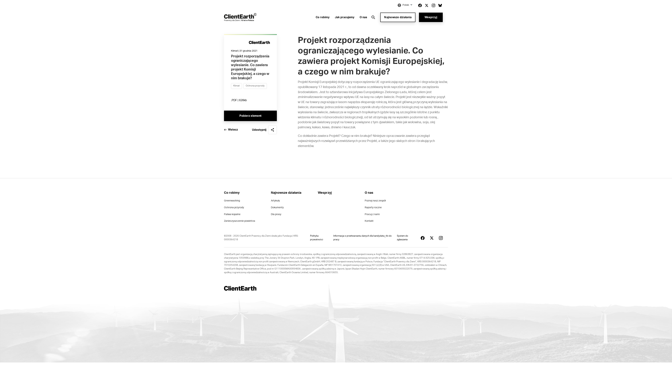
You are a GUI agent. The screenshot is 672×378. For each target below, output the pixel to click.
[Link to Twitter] (426, 5)
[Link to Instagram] (433, 5)
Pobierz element (250, 115)
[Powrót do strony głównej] (240, 17)
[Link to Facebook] (420, 5)
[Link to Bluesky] (440, 5)
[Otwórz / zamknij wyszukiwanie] (373, 17)
